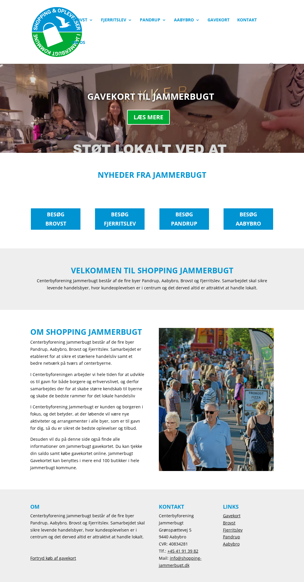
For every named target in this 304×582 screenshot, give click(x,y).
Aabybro (184, 20)
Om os (78, 42)
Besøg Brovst (55, 219)
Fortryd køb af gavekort (53, 558)
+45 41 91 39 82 (182, 551)
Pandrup (150, 20)
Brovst (79, 20)
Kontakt (247, 20)
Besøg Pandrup (184, 219)
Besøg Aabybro (248, 219)
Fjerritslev (113, 20)
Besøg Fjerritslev (120, 219)
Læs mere (148, 117)
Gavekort (218, 20)
